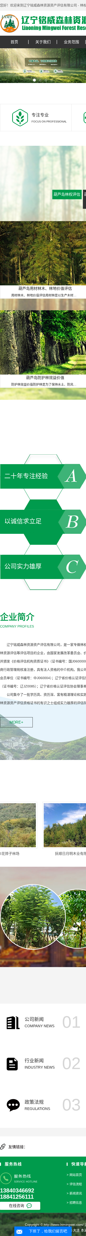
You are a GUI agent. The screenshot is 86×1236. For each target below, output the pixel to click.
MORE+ (16, 722)
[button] (34, 80)
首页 (14, 42)
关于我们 (43, 42)
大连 (76, 1230)
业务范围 (71, 42)
